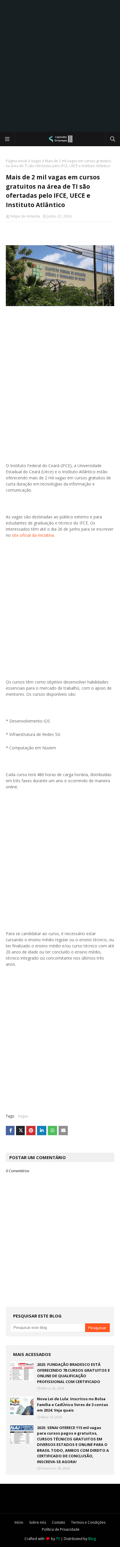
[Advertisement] (60, 66)
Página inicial (16, 160)
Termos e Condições (88, 1522)
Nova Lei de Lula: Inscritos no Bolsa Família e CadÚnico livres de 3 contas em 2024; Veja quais (72, 1404)
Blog (92, 1538)
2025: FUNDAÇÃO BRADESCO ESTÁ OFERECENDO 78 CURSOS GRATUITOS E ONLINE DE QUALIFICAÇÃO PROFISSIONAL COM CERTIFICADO (73, 1373)
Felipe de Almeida (25, 216)
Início (19, 1522)
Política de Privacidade (61, 1529)
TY (58, 1538)
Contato (58, 1522)
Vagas (36, 160)
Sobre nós (37, 1522)
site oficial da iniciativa (33, 535)
